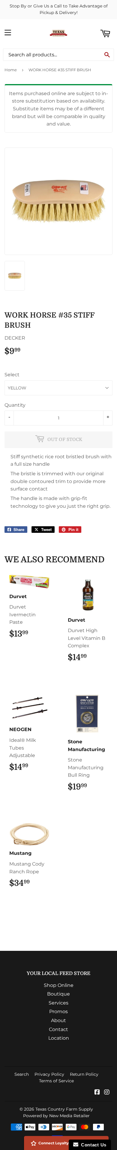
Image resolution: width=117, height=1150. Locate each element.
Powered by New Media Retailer (56, 1115)
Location (58, 1038)
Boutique (58, 994)
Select (12, 374)
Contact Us (92, 1144)
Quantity (15, 405)
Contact (58, 1029)
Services (58, 1003)
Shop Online (59, 985)
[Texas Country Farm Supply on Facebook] (97, 1092)
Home (10, 69)
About (58, 1020)
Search (21, 1074)
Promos (58, 1011)
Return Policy (84, 1074)
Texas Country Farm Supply (64, 1109)
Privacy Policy (49, 1074)
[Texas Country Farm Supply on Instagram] (107, 1092)
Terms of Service (56, 1080)
